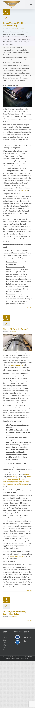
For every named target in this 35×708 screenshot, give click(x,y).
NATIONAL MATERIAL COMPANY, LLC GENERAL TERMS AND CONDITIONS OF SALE (19, 658)
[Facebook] (28, 637)
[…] (27, 303)
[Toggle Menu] (31, 4)
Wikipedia (24, 190)
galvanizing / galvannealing (12, 481)
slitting (26, 474)
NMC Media (21, 28)
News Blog (15, 28)
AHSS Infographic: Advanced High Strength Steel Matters (14, 612)
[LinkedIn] (25, 641)
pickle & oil (20, 479)
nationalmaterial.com (18, 556)
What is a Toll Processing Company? (15, 329)
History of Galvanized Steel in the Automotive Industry (14, 24)
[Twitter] (30, 637)
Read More (29, 307)
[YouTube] (25, 637)
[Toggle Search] (27, 4)
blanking (14, 476)
